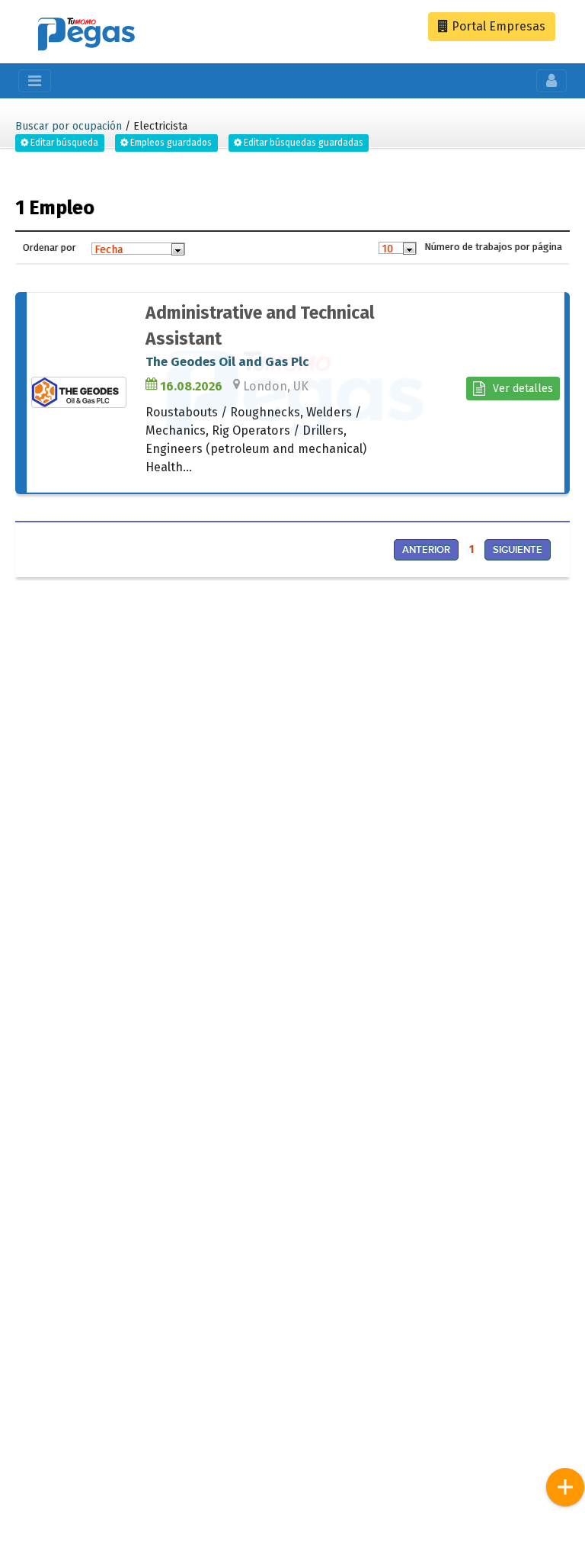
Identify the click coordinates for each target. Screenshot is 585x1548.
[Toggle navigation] (34, 80)
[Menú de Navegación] (565, 1487)
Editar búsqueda (63, 142)
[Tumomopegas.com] (87, 36)
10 (387, 248)
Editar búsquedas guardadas (302, 142)
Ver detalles (523, 388)
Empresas (497, 26)
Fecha (108, 249)
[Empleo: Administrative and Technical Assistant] (84, 393)
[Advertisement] (148, 698)
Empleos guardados (170, 142)
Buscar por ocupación (68, 126)
